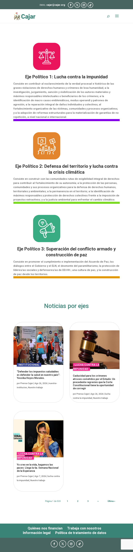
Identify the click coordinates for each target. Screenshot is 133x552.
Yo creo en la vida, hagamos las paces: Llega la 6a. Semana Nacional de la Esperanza (38, 467)
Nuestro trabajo (35, 387)
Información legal (37, 533)
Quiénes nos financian (45, 528)
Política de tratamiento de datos (80, 533)
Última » (111, 501)
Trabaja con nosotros (84, 528)
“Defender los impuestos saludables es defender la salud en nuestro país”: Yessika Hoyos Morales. (38, 374)
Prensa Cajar (26, 383)
